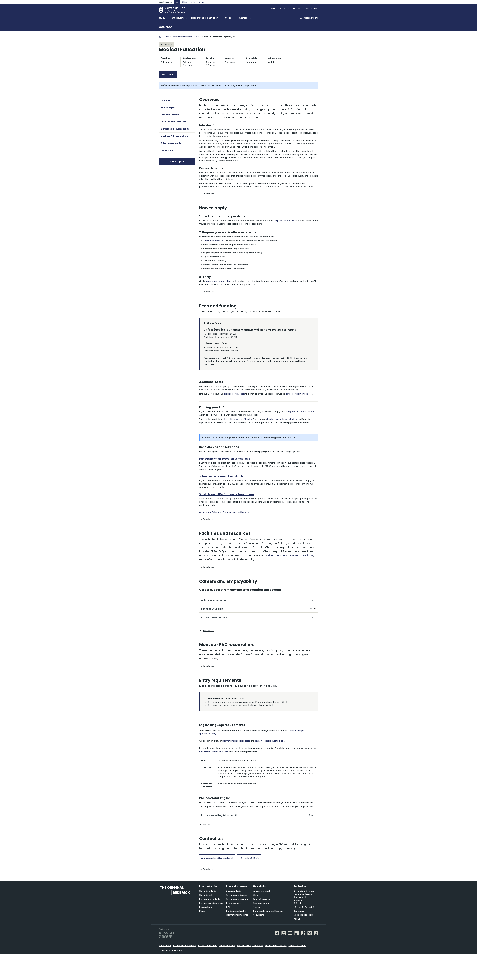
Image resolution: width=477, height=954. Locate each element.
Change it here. (248, 85)
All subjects (258, 915)
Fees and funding (170, 114)
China (184, 2)
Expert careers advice (214, 617)
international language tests (236, 740)
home (160, 36)
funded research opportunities (282, 419)
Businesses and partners (211, 903)
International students (237, 915)
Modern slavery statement (250, 945)
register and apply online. (218, 281)
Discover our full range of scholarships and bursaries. (225, 512)
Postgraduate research (182, 37)
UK (177, 2)
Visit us (296, 918)
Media (202, 911)
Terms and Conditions (276, 945)
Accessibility (165, 945)
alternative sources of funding (237, 419)
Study (167, 37)
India (193, 2)
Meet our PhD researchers (174, 136)
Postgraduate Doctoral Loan (300, 411)
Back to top (208, 193)
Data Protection (227, 945)
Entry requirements (171, 143)
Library (256, 895)
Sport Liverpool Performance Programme (226, 494)
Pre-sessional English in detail (219, 815)
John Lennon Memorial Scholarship (222, 476)
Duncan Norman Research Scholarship (224, 458)
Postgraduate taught (236, 895)
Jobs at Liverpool (261, 891)
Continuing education (236, 911)
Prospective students (209, 899)
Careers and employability (175, 128)
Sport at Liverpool (261, 899)
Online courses (233, 903)
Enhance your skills (212, 608)
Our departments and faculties (268, 911)
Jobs (280, 8)
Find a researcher (261, 903)
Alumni (299, 8)
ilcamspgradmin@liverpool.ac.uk (217, 858)
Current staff (205, 895)
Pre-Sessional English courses (213, 751)
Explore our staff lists (285, 220)
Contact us (167, 150)
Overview (166, 100)
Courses (165, 27)
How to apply (168, 74)
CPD (228, 907)
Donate (287, 8)
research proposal (214, 240)
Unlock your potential (213, 600)
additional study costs (234, 393)
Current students (207, 891)
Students (314, 8)
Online (201, 2)
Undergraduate (233, 891)
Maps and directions (303, 915)
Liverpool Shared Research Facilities (290, 555)
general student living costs (298, 393)
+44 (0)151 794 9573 (249, 858)
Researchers (205, 907)
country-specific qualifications (269, 740)
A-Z (293, 8)
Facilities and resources (173, 121)
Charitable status (297, 945)
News (273, 8)
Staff (306, 8)
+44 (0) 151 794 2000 (303, 907)
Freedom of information (184, 945)
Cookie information (207, 945)
